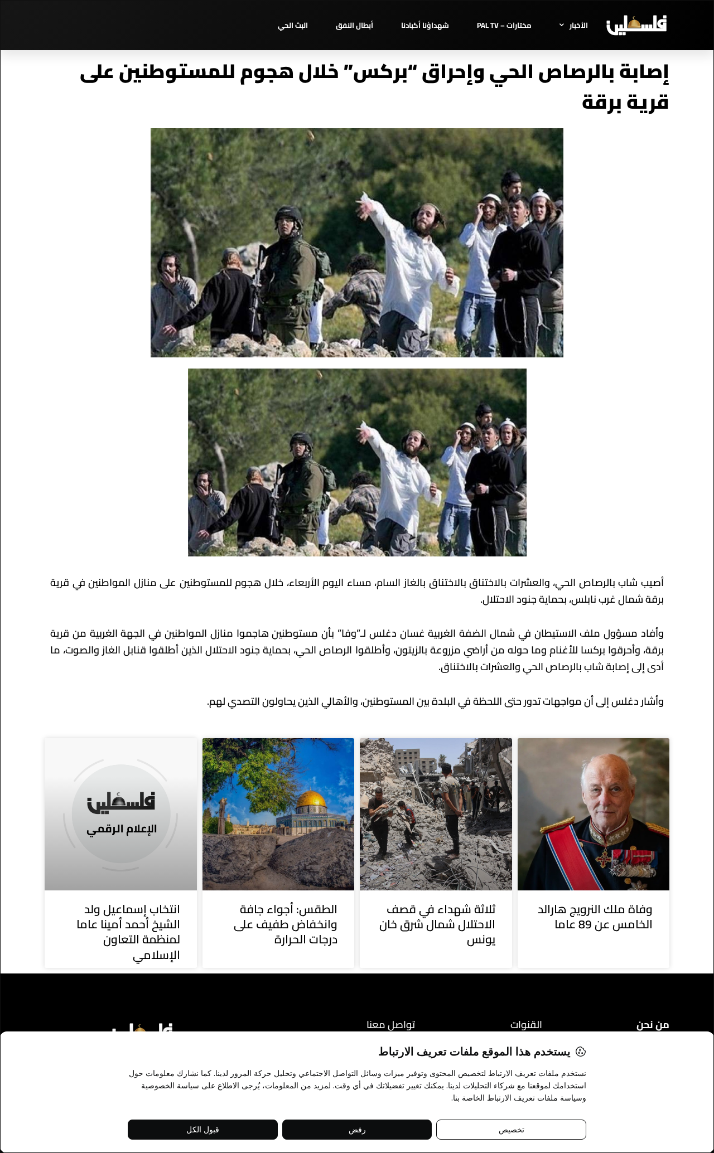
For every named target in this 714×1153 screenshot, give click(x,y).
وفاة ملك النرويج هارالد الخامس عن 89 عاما (595, 916)
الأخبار (579, 25)
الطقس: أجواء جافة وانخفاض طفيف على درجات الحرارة (285, 924)
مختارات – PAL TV (504, 25)
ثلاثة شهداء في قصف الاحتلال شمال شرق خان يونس (437, 924)
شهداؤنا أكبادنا (425, 25)
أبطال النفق (354, 25)
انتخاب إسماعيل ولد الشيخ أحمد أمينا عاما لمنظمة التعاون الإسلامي (128, 932)
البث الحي (293, 25)
